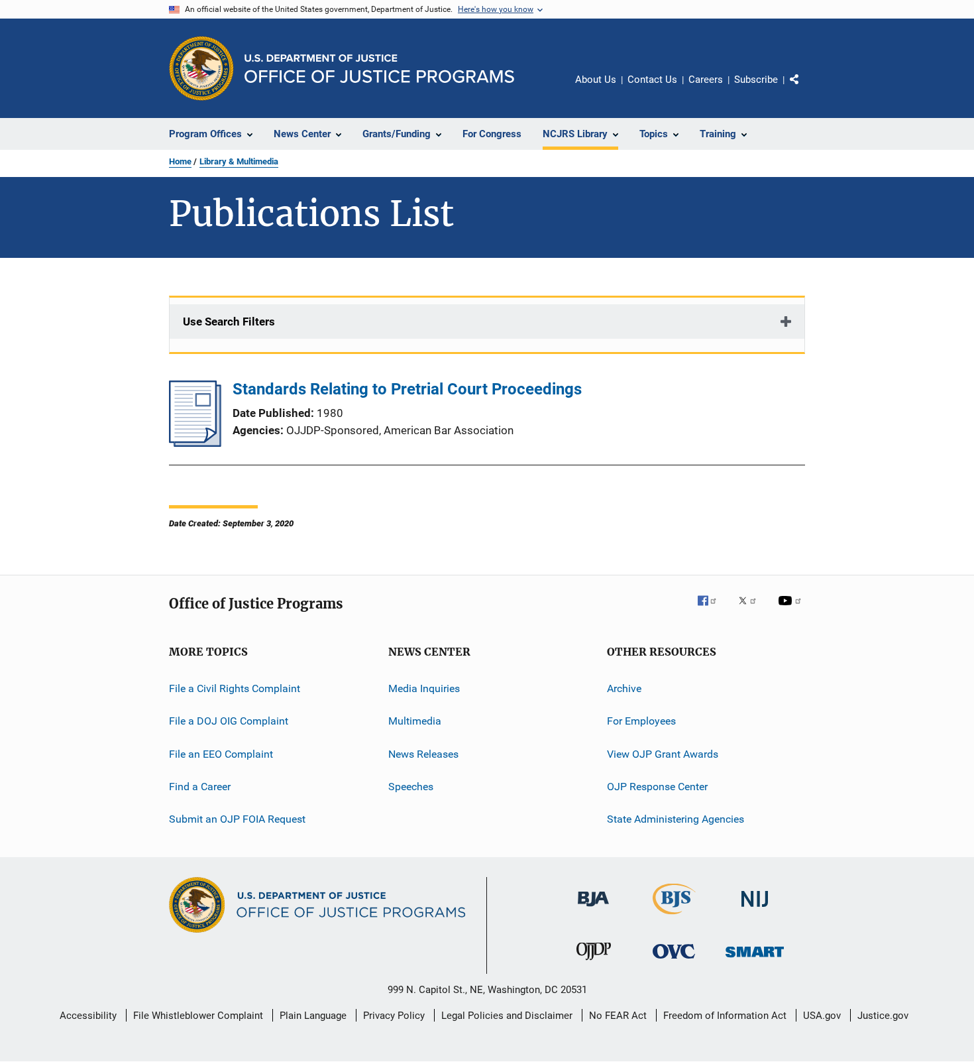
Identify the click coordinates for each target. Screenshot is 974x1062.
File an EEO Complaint (221, 754)
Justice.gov (882, 1016)
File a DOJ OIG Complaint (228, 721)
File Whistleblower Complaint (198, 1016)
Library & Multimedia (238, 161)
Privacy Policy (394, 1016)
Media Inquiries (424, 688)
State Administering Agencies (675, 819)
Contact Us (652, 80)
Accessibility (88, 1016)
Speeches (410, 786)
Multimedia (414, 721)
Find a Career (200, 786)
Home (180, 161)
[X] (752, 609)
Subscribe (756, 80)
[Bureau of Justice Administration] (593, 909)
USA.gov (822, 1016)
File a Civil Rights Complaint (234, 688)
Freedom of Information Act (724, 1016)
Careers (705, 80)
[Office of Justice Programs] (201, 68)
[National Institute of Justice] (754, 909)
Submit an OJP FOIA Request (237, 819)
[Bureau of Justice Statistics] (674, 917)
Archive (624, 688)
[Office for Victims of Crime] (674, 961)
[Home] (379, 68)
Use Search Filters (229, 321)
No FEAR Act (618, 1016)
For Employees (641, 721)
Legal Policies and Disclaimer (506, 1016)
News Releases (423, 754)
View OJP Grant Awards (662, 754)
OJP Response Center (657, 786)
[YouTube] (791, 609)
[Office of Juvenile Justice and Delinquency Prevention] (593, 962)
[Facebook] (712, 609)
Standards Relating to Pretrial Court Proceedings (407, 389)
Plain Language (313, 1016)
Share (805, 89)
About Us (595, 80)
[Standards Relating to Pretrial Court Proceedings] (195, 442)
